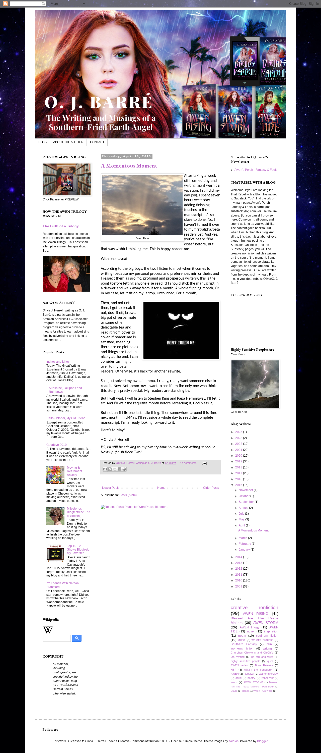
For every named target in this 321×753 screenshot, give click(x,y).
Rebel (245, 690)
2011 (239, 574)
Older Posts (211, 488)
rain (269, 644)
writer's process (262, 640)
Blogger (262, 741)
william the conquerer (258, 669)
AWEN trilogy (249, 627)
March (243, 538)
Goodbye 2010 (56, 445)
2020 (239, 455)
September (247, 502)
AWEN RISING (256, 614)
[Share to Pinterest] (124, 469)
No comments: (189, 462)
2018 (239, 467)
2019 (239, 461)
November (246, 490)
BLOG (42, 142)
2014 (239, 557)
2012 (239, 568)
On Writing (238, 656)
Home (161, 488)
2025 (239, 432)
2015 (239, 485)
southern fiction (267, 635)
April (242, 525)
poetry (251, 677)
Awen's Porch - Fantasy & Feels (255, 170)
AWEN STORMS (253, 682)
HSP (233, 669)
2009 (239, 586)
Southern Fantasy (244, 644)
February (245, 544)
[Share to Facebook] (119, 469)
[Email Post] (204, 462)
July (242, 513)
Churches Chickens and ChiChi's (252, 652)
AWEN (235, 673)
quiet (270, 661)
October (244, 496)
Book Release (264, 665)
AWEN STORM (265, 623)
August (244, 508)
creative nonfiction (254, 607)
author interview (268, 673)
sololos (233, 741)
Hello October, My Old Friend (66, 418)
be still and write (262, 656)
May (242, 519)
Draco (234, 690)
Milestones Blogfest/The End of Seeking (78, 512)
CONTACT (97, 142)
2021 (239, 450)
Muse (241, 640)
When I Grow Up (262, 690)
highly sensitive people (245, 661)
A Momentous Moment (129, 165)
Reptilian (249, 673)
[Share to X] (114, 469)
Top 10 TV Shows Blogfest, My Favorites (78, 549)
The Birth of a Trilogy (61, 226)
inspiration (271, 631)
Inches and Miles (57, 361)
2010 (239, 580)
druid (238, 677)
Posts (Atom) (128, 495)
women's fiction (242, 648)
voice (234, 682)
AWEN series (239, 665)
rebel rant (268, 677)
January (245, 549)
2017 (239, 473)
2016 (239, 479)
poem (242, 635)
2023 (239, 438)
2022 (239, 444)
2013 (239, 563)
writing (267, 648)
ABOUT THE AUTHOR (68, 142)
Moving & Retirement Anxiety (74, 471)
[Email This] (105, 469)
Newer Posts (110, 488)
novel (251, 631)
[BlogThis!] (109, 469)
